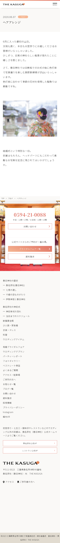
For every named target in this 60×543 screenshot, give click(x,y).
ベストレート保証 (11, 365)
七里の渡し (11, 289)
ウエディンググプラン (13, 351)
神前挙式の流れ (13, 311)
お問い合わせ (29, 226)
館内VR (6, 416)
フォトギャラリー (11, 360)
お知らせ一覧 (9, 384)
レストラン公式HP (30, 450)
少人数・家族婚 (10, 325)
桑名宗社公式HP (30, 443)
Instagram (8, 412)
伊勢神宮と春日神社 (15, 299)
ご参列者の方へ (27, 481)
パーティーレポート (12, 356)
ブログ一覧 (8, 388)
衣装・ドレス (9, 330)
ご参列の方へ (9, 379)
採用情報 (7, 402)
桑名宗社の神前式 (11, 306)
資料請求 (30, 256)
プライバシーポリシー (13, 407)
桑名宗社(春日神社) (15, 285)
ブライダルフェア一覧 (30, 248)
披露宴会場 (8, 320)
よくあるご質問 (10, 370)
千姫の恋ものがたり (15, 294)
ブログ (10, 198)
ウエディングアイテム (13, 339)
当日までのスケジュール (18, 316)
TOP (2, 198)
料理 (5, 334)
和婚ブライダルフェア (13, 346)
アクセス (9, 481)
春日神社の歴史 (10, 280)
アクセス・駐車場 (11, 374)
